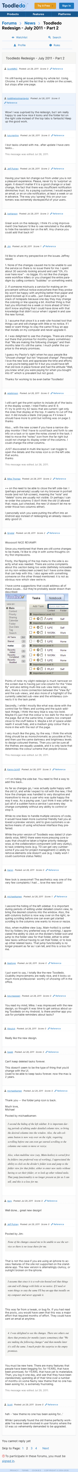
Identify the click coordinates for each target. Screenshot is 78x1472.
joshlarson (12, 213)
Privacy (14, 1470)
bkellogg (11, 963)
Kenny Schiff (13, 769)
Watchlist (21, 37)
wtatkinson (12, 393)
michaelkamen (14, 896)
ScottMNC (12, 69)
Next (45, 1448)
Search (57, 37)
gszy (9, 1201)
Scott (10, 1404)
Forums (9, 23)
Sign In (66, 5)
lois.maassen (13, 996)
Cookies (36, 1470)
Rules (57, 45)
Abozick (11, 1028)
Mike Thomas (13, 479)
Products (13, 14)
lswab (10, 1052)
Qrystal (10, 533)
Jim (9, 246)
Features (38, 14)
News (30, 23)
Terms (25, 1470)
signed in (8, 1461)
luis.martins (13, 135)
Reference (58, 69)
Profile (22, 45)
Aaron (10, 870)
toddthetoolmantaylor (18, 98)
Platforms (64, 14)
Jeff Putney (13, 168)
